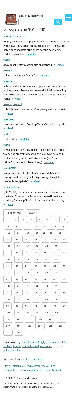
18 (28, 233)
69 (9, 286)
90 (26, 306)
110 (40, 326)
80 (54, 293)
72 (37, 286)
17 (18, 233)
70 (18, 286)
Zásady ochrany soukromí (35, 370)
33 (37, 246)
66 (45, 279)
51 (26, 266)
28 (54, 239)
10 (17, 226)
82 (9, 299)
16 (9, 233)
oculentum (46, 346)
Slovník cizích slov (14, 365)
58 (28, 273)
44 (18, 259)
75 (7, 293)
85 (37, 299)
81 (64, 293)
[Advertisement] (36, 5)
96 (18, 313)
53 (45, 266)
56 (9, 273)
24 (17, 239)
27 (45, 239)
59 (37, 273)
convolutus (61, 342)
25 (26, 239)
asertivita (26, 359)
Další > (33, 213)
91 (36, 306)
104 (40, 319)
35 (56, 246)
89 (17, 306)
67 (54, 279)
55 (64, 266)
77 (26, 293)
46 (37, 259)
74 (56, 286)
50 (17, 266)
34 (46, 246)
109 (29, 326)
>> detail (31, 54)
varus (6, 144)
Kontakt (56, 370)
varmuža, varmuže (14, 36)
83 (18, 299)
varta (6, 134)
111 (50, 326)
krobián (7, 346)
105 (51, 319)
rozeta (50, 342)
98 (37, 313)
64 (26, 279)
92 (45, 306)
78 (36, 293)
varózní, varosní (12, 104)
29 (64, 239)
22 (60, 233)
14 (54, 226)
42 (64, 253)
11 (26, 226)
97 (28, 313)
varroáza (8, 119)
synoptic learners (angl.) (31, 342)
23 (7, 239)
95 (9, 313)
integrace (38, 359)
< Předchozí (13, 213)
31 (18, 246)
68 (64, 279)
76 (17, 293)
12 (36, 226)
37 (17, 253)
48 (56, 259)
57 (18, 273)
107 (8, 326)
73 (46, 286)
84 (28, 299)
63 (17, 279)
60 (46, 273)
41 (54, 253)
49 (7, 266)
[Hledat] (58, 22)
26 (36, 239)
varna (6, 59)
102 (19, 319)
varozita (8, 81)
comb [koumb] (30, 346)
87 (56, 299)
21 (51, 233)
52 (36, 266)
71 (28, 286)
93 (54, 306)
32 (28, 246)
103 (29, 319)
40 (45, 253)
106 (61, 319)
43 (9, 259)
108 (19, 326)
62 (7, 279)
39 (36, 253)
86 (46, 299)
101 (8, 319)
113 (8, 332)
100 (57, 313)
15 (64, 226)
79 (45, 293)
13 (45, 226)
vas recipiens (11, 186)
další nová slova (12, 350)
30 (9, 246)
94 (64, 306)
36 (7, 253)
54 (54, 266)
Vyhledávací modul (38, 365)
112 (61, 326)
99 (46, 313)
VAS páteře (9, 167)
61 (56, 273)
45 (28, 259)
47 (46, 259)
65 (36, 279)
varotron (8, 70)
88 (7, 306)
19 (37, 233)
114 (18, 332)
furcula (17, 346)
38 (26, 253)
